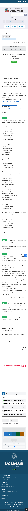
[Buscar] (25, 14)
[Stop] (15, 440)
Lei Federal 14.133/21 (8, 280)
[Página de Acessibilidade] (22, 21)
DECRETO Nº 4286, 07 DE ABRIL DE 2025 (13, 407)
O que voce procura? (6, 15)
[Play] (12, 440)
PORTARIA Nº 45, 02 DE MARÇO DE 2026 (13, 400)
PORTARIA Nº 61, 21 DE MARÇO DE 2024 (13, 414)
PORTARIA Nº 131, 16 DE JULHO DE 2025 (13, 403)
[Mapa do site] (19, 21)
